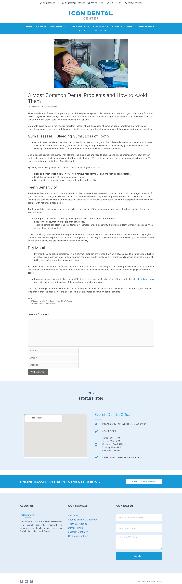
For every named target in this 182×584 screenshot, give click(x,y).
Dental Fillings (75, 528)
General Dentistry (79, 26)
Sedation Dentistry (78, 532)
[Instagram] (31, 581)
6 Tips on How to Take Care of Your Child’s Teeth (51, 301)
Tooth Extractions (77, 523)
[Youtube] (26, 581)
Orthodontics (146, 26)
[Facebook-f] (21, 581)
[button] (73, 3)
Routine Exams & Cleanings (82, 519)
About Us (41, 26)
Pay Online (100, 30)
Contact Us (84, 30)
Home (29, 26)
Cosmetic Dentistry (123, 26)
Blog (32, 298)
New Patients (57, 26)
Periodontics (100, 26)
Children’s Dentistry (78, 536)
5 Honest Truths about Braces (43, 304)
